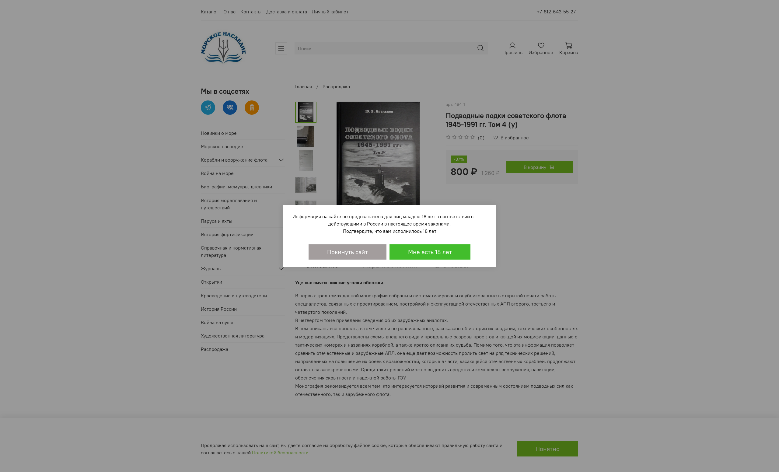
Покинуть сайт (347, 252)
